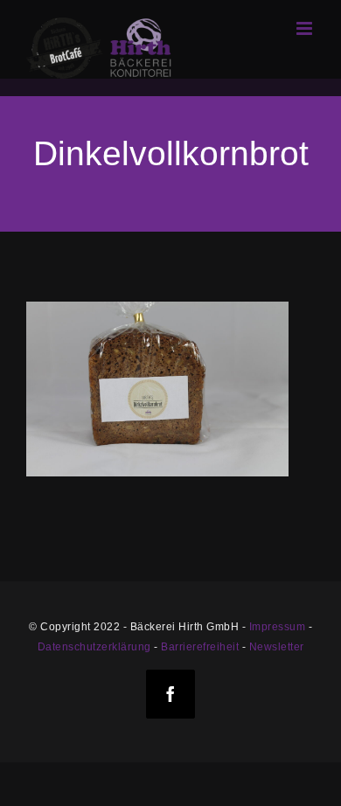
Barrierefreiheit (200, 647)
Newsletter (276, 647)
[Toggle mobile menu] (306, 28)
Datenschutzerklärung (94, 647)
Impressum (277, 627)
